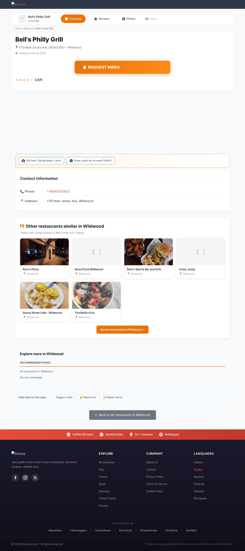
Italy (101, 469)
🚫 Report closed (112, 397)
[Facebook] (15, 477)
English (198, 469)
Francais (199, 484)
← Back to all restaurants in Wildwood (122, 415)
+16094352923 (58, 191)
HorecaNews (103, 530)
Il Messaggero (78, 530)
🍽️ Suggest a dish (62, 397)
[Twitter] (35, 477)
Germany (104, 491)
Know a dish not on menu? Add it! (93, 160)
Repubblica (55, 530)
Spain (102, 484)
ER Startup (171, 530)
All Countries (106, 462)
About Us (152, 462)
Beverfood (125, 530)
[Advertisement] (122, 118)
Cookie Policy (154, 491)
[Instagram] (25, 477)
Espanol (198, 476)
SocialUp (191, 530)
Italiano (198, 462)
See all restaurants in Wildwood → (122, 329)
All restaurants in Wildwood (36, 371)
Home (18, 28)
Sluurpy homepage (31, 377)
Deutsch (199, 491)
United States (107, 498)
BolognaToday (148, 530)
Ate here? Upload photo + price (43, 160)
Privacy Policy (155, 476)
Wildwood (29, 28)
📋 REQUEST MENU (101, 67)
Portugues (200, 498)
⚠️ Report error (87, 397)
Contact (151, 469)
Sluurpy (103, 505)
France (103, 476)
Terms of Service (156, 484)
